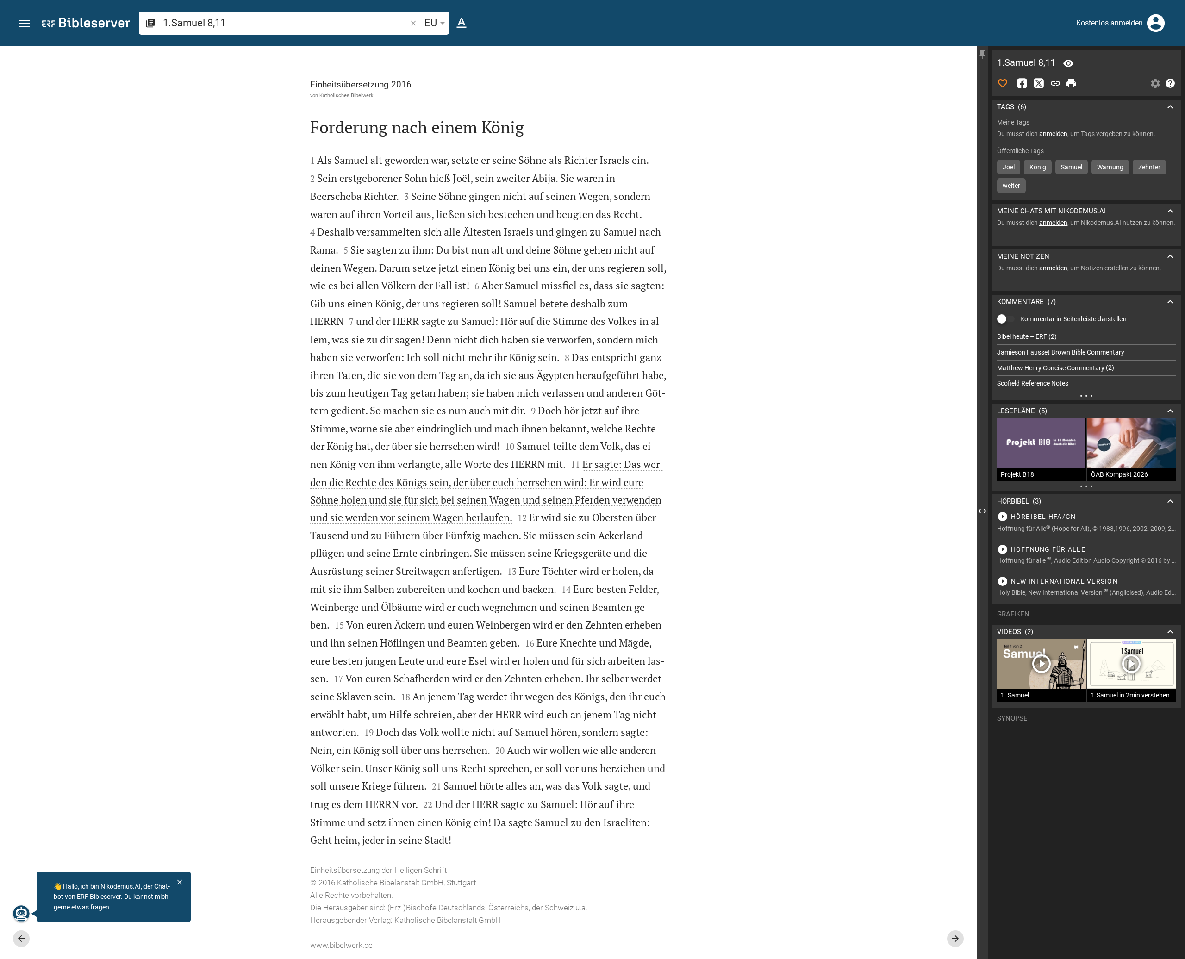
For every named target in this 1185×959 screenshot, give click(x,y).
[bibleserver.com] (86, 24)
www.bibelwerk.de (341, 945)
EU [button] (430, 23)
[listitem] (1086, 336)
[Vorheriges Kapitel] (21, 938)
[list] (1086, 360)
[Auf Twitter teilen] (1038, 83)
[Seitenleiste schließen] (982, 511)
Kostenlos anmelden (1109, 23)
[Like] (1002, 83)
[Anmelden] (1155, 23)
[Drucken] (1071, 83)
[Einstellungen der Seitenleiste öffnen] (1155, 83)
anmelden (1053, 133)
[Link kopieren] (1055, 83)
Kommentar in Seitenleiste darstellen (1073, 319)
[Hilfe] (1170, 83)
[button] (24, 24)
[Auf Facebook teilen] (1022, 83)
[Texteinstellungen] (461, 23)
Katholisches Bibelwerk (346, 95)
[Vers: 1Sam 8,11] (1068, 63)
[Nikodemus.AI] (21, 913)
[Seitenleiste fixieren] (982, 54)
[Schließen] (179, 882)
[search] (285, 23)
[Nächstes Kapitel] (955, 938)
